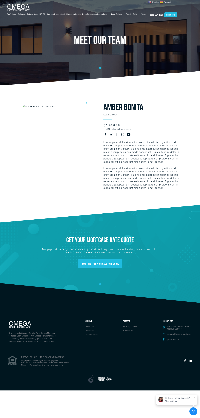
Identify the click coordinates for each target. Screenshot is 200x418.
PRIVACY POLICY (29, 357)
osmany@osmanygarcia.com (179, 334)
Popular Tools (131, 14)
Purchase (89, 327)
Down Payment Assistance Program (96, 14)
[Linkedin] (190, 361)
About (143, 14)
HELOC (42, 14)
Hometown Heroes (73, 14)
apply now (170, 15)
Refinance (22, 14)
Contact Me (128, 331)
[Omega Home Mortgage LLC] (18, 8)
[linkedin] (116, 134)
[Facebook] (185, 361)
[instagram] (122, 134)
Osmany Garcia (130, 327)
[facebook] (105, 134)
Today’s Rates (32, 14)
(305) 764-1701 (156, 15)
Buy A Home (11, 14)
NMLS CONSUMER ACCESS (51, 357)
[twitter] (111, 134)
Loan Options (116, 14)
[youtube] (127, 134)
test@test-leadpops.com (117, 129)
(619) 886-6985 (112, 125)
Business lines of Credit (56, 14)
